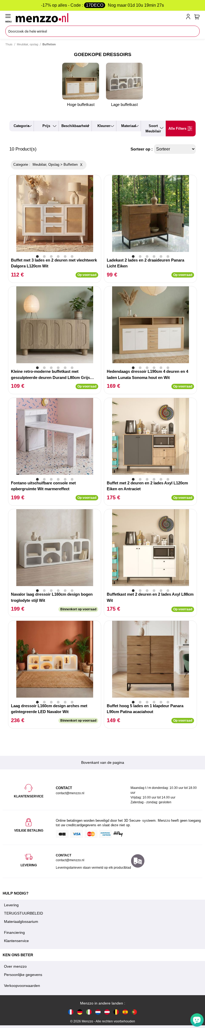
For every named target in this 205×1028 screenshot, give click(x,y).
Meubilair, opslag (27, 44)
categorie (21, 126)
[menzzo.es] (125, 1011)
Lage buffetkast (124, 104)
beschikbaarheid (75, 126)
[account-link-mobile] (189, 17)
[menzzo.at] (107, 1011)
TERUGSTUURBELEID (23, 913)
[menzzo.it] (89, 1011)
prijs (46, 126)
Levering (11, 905)
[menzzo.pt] (134, 1011)
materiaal (128, 126)
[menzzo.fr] (71, 1011)
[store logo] (99, 17)
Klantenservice (16, 941)
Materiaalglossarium (21, 921)
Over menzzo (15, 966)
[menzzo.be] (116, 1011)
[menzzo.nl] (98, 1011)
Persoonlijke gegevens (23, 974)
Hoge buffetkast (80, 104)
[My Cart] (197, 16)
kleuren (103, 126)
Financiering (14, 932)
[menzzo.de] (80, 1011)
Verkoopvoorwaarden (22, 985)
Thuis (9, 44)
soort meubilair (153, 128)
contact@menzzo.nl (70, 860)
